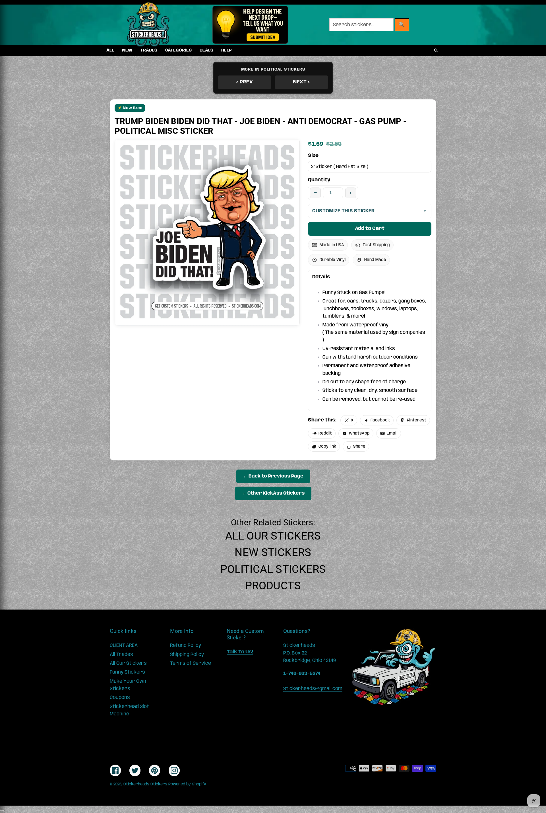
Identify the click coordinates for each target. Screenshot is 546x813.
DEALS (206, 50)
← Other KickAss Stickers (273, 493)
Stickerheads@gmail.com (312, 688)
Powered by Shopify (187, 784)
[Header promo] (250, 24)
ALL (110, 50)
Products (273, 585)
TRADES (148, 50)
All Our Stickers (273, 536)
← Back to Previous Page (273, 476)
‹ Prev (244, 82)
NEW (127, 50)
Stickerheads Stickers (145, 784)
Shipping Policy (187, 654)
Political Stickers (273, 569)
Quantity (319, 179)
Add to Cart (369, 228)
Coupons (120, 697)
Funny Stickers (127, 672)
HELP (226, 50)
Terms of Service (190, 663)
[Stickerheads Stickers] (148, 25)
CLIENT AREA (124, 645)
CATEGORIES (178, 50)
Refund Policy (185, 645)
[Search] (436, 50)
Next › (301, 82)
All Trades (121, 654)
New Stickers (273, 552)
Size (313, 155)
